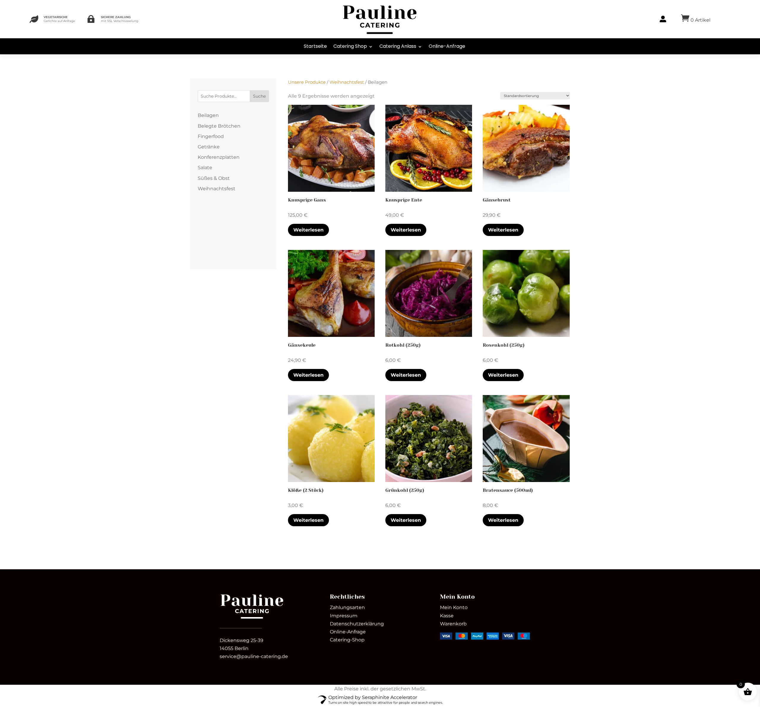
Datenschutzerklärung (357, 624)
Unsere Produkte (307, 82)
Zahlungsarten (347, 607)
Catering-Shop (347, 640)
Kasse (447, 616)
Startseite (315, 46)
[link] (252, 618)
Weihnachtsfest (347, 82)
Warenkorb (453, 624)
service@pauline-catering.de (254, 656)
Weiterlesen (308, 230)
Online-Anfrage (447, 46)
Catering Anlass (397, 46)
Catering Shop (350, 46)
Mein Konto (454, 607)
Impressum (343, 616)
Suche (259, 96)
